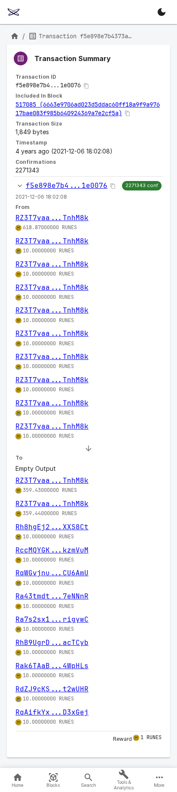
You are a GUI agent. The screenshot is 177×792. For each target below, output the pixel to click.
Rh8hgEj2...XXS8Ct (51, 526)
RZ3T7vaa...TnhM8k (51, 217)
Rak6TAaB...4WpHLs (51, 665)
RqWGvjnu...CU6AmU (51, 572)
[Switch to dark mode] (161, 12)
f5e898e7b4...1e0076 (66, 185)
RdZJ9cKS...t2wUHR (51, 689)
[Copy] (86, 86)
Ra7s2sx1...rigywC (51, 619)
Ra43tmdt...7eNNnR (51, 596)
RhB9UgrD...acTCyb (51, 642)
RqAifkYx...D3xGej (51, 712)
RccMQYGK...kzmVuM (51, 550)
